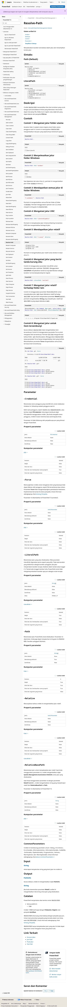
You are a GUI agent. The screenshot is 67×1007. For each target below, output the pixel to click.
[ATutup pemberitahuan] (65, 11)
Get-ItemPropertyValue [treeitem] (12, 170)
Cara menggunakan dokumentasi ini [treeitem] (8, 27)
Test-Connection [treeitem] (10, 296)
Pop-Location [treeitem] (9, 215)
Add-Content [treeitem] (9, 122)
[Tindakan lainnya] (64, 18)
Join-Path (29, 939)
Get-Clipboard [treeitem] (10, 152)
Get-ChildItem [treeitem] (10, 149)
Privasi (42, 1003)
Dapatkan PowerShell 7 (57, 6)
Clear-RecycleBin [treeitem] (10, 134)
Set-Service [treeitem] (9, 269)
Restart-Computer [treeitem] (11, 245)
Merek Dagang (40, 1006)
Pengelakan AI (5, 1003)
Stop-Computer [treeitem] (10, 284)
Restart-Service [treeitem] (10, 248)
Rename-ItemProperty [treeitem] (12, 239)
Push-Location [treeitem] (10, 218)
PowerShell (31, 18)
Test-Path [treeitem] (8, 299)
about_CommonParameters (44, 857)
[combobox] (11, 20)
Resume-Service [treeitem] (10, 251)
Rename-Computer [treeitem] (11, 233)
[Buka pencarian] (59, 2)
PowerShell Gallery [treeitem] (8, 71)
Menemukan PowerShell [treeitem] (11, 48)
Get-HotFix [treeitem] (9, 161)
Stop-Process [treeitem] (9, 287)
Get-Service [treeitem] (9, 185)
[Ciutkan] (20, 16)
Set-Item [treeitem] (8, 260)
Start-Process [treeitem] (9, 278)
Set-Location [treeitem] (9, 266)
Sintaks (27, 34)
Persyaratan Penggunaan (27, 1006)
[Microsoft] (3, 2)
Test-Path (30, 944)
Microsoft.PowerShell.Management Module (40, 28)
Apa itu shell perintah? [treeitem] (11, 42)
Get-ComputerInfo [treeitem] (11, 155)
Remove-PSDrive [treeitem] (10, 227)
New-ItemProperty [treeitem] (11, 206)
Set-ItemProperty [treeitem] (10, 263)
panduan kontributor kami (34, 972)
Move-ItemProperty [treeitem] (11, 200)
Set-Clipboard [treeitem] (9, 254)
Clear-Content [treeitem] (9, 125)
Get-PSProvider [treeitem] (10, 182)
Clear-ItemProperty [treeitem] (11, 131)
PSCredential (53, 434)
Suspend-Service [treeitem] (10, 293)
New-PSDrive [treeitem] (9, 209)
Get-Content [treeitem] (9, 158)
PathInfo (27, 878)
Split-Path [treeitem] (8, 275)
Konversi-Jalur (31, 937)
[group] (45, 309)
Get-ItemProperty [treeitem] (10, 167)
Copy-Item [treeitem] (9, 140)
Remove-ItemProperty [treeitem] (12, 224)
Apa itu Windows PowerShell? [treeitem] (9, 38)
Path (25, 671)
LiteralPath (27, 604)
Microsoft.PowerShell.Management (45, 18)
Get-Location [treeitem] (9, 173)
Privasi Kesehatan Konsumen (9, 1006)
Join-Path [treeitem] (8, 194)
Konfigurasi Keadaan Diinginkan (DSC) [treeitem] (9, 67)
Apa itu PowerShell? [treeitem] (10, 34)
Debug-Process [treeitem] (10, 146)
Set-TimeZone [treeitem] (9, 272)
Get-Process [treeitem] (9, 176)
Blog (24, 1003)
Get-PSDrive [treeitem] (9, 179)
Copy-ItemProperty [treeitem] (11, 143)
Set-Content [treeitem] (9, 257)
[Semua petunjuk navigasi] (25, 18)
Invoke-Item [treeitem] (9, 191)
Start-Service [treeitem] (9, 281)
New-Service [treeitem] (9, 212)
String (53, 583)
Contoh (27, 39)
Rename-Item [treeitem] (9, 236)
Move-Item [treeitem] (9, 197)
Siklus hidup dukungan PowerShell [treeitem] (9, 88)
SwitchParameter (52, 509)
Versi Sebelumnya (16, 1003)
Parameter (28, 41)
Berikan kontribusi (34, 1003)
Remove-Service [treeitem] (10, 230)
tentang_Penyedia (41, 494)
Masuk (63, 2)
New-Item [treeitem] (8, 203)
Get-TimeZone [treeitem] (9, 188)
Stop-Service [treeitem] (9, 290)
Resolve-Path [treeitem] (9, 242)
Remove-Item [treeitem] (9, 221)
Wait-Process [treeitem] (9, 302)
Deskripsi (27, 36)
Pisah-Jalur (30, 942)
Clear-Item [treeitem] (9, 128)
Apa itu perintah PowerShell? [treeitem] (12, 45)
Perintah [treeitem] (8, 119)
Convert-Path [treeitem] (9, 137)
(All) (25, 452)
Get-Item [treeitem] (8, 164)
